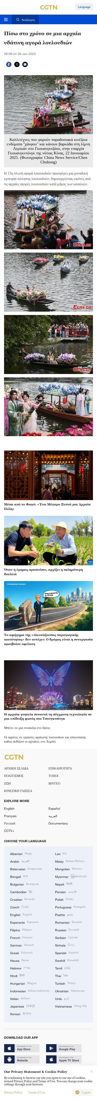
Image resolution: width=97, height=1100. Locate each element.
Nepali (63, 883)
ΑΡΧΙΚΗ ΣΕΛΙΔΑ (16, 768)
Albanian (21, 853)
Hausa (19, 960)
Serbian (66, 937)
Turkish (65, 983)
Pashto (64, 914)
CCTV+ (9, 831)
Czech (19, 906)
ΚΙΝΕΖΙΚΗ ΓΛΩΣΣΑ (18, 791)
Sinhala (65, 945)
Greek (21, 952)
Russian (67, 929)
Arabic (20, 861)
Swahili (67, 960)
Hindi (17, 975)
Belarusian (26, 868)
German (22, 945)
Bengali (19, 876)
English (9, 808)
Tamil (63, 967)
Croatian (22, 899)
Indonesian (29, 990)
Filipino (21, 929)
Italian (20, 998)
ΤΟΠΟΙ (53, 776)
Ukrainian (70, 990)
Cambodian (21, 891)
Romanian (68, 922)
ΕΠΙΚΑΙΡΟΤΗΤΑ (60, 768)
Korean (20, 1013)
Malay (70, 861)
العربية (52, 816)
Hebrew (20, 967)
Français (10, 816)
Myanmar (71, 876)
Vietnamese (71, 1006)
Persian (65, 891)
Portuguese (70, 906)
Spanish (67, 952)
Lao (61, 853)
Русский (9, 823)
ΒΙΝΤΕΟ (54, 783)
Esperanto (24, 922)
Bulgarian (24, 883)
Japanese (22, 1006)
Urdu (62, 998)
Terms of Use (36, 1092)
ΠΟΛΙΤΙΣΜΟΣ (13, 776)
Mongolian (68, 868)
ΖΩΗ (7, 783)
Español (54, 808)
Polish (64, 899)
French (21, 937)
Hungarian (23, 983)
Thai (61, 975)
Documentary (58, 823)
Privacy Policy (13, 1092)
